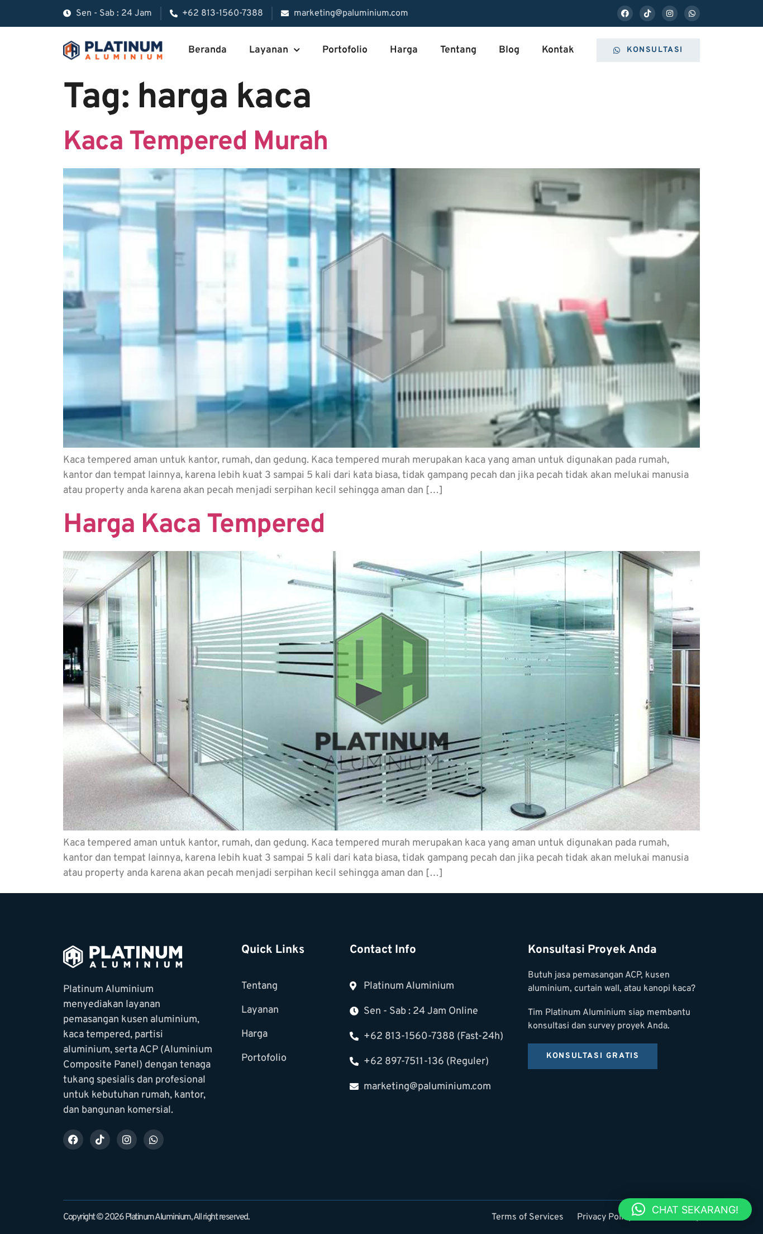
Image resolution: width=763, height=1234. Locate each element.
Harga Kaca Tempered (194, 525)
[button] (685, 1209)
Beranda (207, 50)
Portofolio (345, 50)
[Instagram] (670, 13)
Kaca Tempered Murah (195, 142)
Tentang (458, 50)
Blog (509, 50)
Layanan (268, 50)
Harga (404, 50)
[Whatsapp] (692, 13)
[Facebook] (625, 13)
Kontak (558, 50)
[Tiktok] (647, 13)
